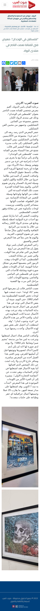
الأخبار (23, 26)
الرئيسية (29, 26)
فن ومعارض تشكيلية (12, 26)
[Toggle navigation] (5, 5)
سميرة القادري (30, 15)
